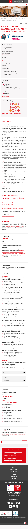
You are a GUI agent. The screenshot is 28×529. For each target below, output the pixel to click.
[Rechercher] (22, 1)
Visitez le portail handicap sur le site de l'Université (11, 114)
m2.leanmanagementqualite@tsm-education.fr (13, 208)
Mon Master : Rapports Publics (10, 458)
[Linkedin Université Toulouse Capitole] (10, 506)
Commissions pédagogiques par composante (13, 460)
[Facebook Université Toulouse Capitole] (8, 502)
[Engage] (15, 513)
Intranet (16, 1)
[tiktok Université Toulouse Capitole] (17, 506)
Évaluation (6, 380)
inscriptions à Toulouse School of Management (13, 434)
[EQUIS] (9, 513)
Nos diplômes (9, 20)
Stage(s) (5, 373)
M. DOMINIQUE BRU (9, 204)
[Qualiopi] (3, 513)
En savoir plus (5, 54)
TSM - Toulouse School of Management (13, 197)
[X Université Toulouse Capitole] (12, 502)
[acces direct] (19, 1)
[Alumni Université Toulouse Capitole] (18, 502)
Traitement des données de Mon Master (12, 456)
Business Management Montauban (14, 226)
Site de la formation (6, 121)
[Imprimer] (2, 442)
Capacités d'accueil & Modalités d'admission (13, 452)
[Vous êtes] (10, 1)
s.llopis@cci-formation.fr (8, 216)
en (27, 1)
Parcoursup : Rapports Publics (10, 455)
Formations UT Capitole (16, 18)
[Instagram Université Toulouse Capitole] (15, 502)
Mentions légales (22, 524)
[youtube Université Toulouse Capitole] (14, 506)
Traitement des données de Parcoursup (12, 453)
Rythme (5, 377)
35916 (3, 400)
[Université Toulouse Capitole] (17, 487)
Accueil (8, 18)
